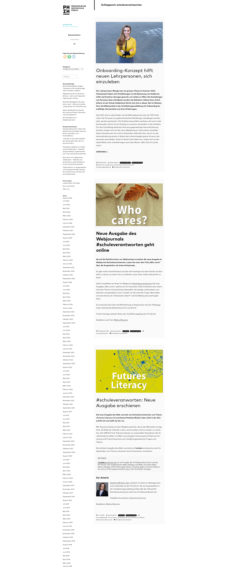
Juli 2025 (66, 241)
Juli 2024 (66, 286)
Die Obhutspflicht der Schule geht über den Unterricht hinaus (74, 141)
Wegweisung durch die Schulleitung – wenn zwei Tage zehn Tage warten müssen (74, 96)
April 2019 (66, 515)
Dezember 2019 (68, 485)
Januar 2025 (67, 264)
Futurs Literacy (112, 517)
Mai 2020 (66, 467)
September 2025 (69, 234)
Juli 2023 (66, 326)
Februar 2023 (68, 345)
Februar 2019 (68, 522)
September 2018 (69, 541)
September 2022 (69, 363)
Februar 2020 (68, 478)
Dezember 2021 (68, 397)
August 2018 (67, 544)
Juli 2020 (66, 459)
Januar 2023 (67, 349)
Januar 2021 (67, 437)
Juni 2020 (66, 463)
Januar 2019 (67, 526)
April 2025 (66, 252)
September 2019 (69, 496)
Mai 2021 (66, 423)
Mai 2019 (66, 511)
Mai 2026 (66, 208)
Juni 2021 (66, 419)
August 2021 (67, 411)
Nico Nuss (66, 157)
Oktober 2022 (68, 360)
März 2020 (67, 474)
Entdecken (126, 331)
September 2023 (69, 323)
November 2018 (68, 533)
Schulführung (67, 24)
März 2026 (67, 216)
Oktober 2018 (68, 537)
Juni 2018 (66, 552)
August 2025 (67, 238)
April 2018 (66, 559)
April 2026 (66, 212)
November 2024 (68, 271)
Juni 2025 (66, 245)
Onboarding (117, 165)
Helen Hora (101, 165)
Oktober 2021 (68, 404)
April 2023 (66, 337)
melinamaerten (113, 162)
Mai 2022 (66, 378)
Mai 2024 (66, 293)
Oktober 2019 (68, 493)
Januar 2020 (67, 482)
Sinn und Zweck (68, 186)
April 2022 (66, 382)
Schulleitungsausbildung (103, 167)
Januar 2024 (67, 308)
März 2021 (66, 430)
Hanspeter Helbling (70, 147)
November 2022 (68, 356)
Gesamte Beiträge (137, 162)
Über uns (66, 189)
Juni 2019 (66, 508)
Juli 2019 (66, 504)
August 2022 (67, 367)
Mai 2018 (66, 556)
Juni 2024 (66, 289)
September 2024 (69, 278)
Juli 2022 (66, 371)
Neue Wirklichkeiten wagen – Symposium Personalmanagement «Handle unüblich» (74, 88)
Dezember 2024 (68, 267)
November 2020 (69, 445)
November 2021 (68, 400)
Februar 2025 (68, 260)
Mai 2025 (66, 249)
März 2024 (67, 301)
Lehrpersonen (109, 165)
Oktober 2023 (68, 319)
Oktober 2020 (68, 448)
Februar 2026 (68, 219)
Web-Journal (108, 519)
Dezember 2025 (68, 227)
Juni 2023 (66, 330)
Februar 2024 (68, 304)
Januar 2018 (67, 566)
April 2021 (66, 426)
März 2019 (66, 519)
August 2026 (67, 198)
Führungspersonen (101, 517)
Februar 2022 (68, 389)
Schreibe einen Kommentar (122, 167)
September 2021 (69, 408)
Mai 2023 (66, 334)
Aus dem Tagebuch (125, 162)
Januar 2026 (67, 223)
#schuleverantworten (142, 284)
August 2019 (67, 500)
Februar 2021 (68, 434)
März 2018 (66, 563)
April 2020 (66, 471)
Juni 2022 (66, 374)
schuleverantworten (128, 165)
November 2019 (68, 489)
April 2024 (66, 297)
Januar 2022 (67, 393)
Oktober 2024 (68, 275)
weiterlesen (102, 151)
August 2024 (67, 282)
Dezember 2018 (68, 530)
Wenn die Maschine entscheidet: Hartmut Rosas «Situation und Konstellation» (74, 112)
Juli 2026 (66, 201)
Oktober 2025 (68, 230)
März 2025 (67, 256)
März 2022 (67, 386)
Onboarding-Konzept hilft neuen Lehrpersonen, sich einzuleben (124, 76)
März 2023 (67, 341)
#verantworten (107, 462)
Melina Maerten (121, 320)
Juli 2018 (66, 548)
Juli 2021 (66, 415)
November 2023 (68, 315)
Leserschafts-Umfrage (71, 183)
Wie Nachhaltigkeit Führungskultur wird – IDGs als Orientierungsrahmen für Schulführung (74, 104)
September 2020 (69, 452)
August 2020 (67, 456)
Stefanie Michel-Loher (120, 483)
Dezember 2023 (68, 312)
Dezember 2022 (68, 352)
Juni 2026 (66, 204)
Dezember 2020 (69, 441)
